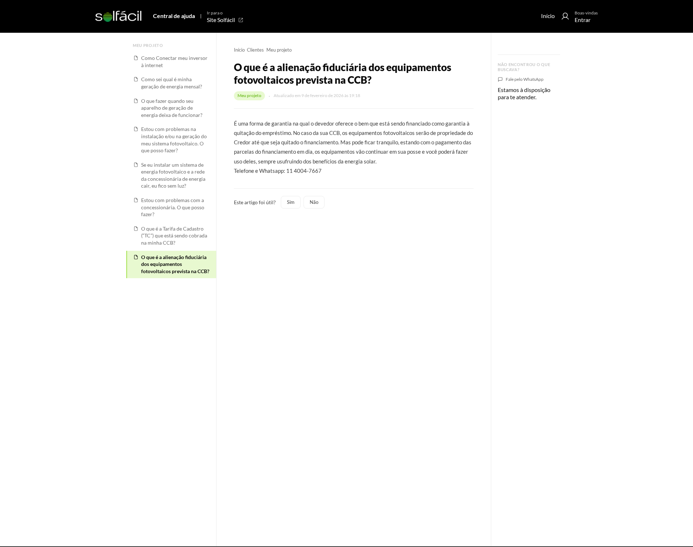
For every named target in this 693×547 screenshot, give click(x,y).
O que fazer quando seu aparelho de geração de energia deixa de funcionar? (171, 108)
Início (548, 15)
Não (314, 202)
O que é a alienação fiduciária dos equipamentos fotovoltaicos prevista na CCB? (175, 264)
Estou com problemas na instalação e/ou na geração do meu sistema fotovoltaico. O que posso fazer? (174, 139)
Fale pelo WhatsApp (525, 79)
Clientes (255, 50)
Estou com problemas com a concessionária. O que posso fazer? (172, 207)
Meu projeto (279, 50)
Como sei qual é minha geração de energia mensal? (171, 82)
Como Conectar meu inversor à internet (174, 61)
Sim (291, 202)
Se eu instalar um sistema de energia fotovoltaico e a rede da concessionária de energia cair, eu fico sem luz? (173, 175)
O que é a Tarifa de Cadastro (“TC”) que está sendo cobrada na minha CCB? (174, 236)
